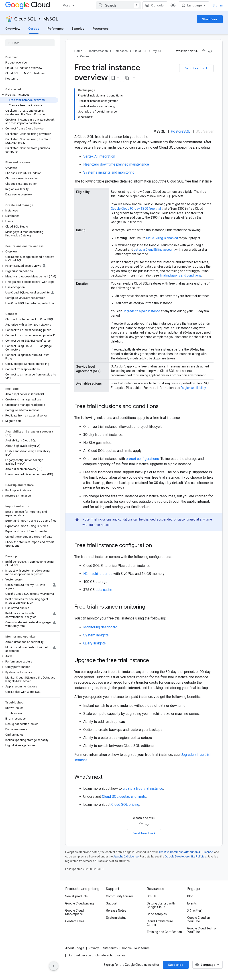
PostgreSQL (180, 131)
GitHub (151, 896)
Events (192, 903)
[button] (29, 94)
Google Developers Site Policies (185, 856)
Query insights (94, 643)
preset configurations (142, 459)
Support (111, 903)
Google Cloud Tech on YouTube (202, 930)
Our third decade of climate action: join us (97, 955)
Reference (55, 29)
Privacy (94, 948)
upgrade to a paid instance (141, 311)
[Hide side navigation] (53, 966)
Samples (78, 29)
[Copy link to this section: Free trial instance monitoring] (149, 607)
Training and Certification (164, 932)
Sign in (218, 5)
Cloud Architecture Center (160, 923)
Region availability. (193, 388)
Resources (100, 29)
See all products (76, 896)
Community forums (120, 896)
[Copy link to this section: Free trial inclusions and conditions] (163, 406)
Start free (209, 19)
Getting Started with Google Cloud (161, 905)
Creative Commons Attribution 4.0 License (186, 852)
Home (78, 51)
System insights (96, 635)
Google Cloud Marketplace (74, 912)
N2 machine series (97, 574)
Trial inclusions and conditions (180, 275)
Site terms (110, 948)
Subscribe (175, 965)
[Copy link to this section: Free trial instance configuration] (156, 545)
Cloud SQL (25, 19)
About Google (74, 948)
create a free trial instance (143, 788)
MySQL (50, 19)
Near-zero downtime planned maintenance (116, 164)
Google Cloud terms (136, 948)
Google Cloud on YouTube (198, 919)
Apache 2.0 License (125, 856)
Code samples (157, 914)
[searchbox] (30, 42)
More (67, 5)
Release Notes (116, 910)
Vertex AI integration (99, 156)
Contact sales (74, 921)
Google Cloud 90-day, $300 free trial (136, 208)
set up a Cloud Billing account (154, 249)
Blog (190, 896)
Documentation (98, 51)
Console (157, 5)
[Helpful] (203, 51)
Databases (121, 51)
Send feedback (196, 68)
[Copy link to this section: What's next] (107, 777)
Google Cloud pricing (79, 903)
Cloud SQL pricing (125, 804)
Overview (12, 29)
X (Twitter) (194, 910)
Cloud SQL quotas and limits (124, 796)
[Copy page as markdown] (127, 78)
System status (116, 917)
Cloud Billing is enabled (162, 238)
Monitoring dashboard (100, 627)
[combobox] (118, 5)
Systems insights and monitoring (108, 172)
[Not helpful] (210, 51)
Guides (33, 29)
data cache (104, 590)
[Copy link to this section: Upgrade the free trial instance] (153, 660)
